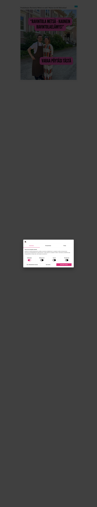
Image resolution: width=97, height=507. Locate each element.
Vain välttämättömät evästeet (32, 264)
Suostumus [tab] (31, 245)
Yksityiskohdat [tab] (48, 245)
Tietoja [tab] (64, 245)
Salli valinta (48, 264)
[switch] (41, 260)
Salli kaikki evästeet (64, 264)
